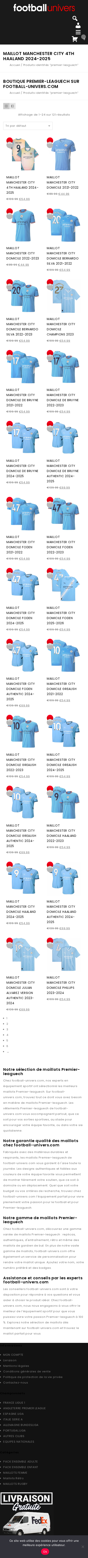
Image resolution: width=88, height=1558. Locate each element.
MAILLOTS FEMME (15, 1473)
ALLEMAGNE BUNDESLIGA (21, 1425)
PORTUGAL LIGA (14, 1430)
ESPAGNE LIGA (13, 1414)
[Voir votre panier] (75, 38)
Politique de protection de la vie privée (33, 1377)
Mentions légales (16, 1366)
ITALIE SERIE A (13, 1419)
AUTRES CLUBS (13, 1436)
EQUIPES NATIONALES (18, 1442)
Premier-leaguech (30, 1092)
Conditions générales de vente (27, 1371)
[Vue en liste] (12, 106)
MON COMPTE (13, 1355)
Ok (45, 1551)
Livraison (9, 1360)
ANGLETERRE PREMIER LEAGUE (24, 1408)
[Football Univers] (44, 7)
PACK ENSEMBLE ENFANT (20, 1467)
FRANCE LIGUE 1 (14, 1403)
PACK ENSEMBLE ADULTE (20, 1462)
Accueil (15, 65)
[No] (83, 1547)
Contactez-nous (15, 1383)
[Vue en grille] (6, 106)
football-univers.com (28, 1080)
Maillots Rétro (13, 1478)
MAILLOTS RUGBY (15, 1484)
